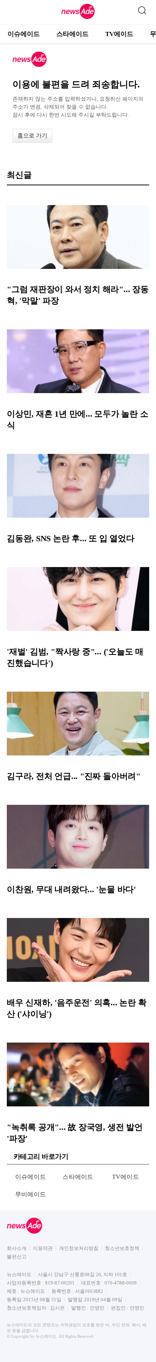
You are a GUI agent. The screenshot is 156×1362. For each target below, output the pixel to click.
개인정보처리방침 (78, 1248)
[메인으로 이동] (78, 18)
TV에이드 (119, 34)
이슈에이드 (24, 34)
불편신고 (17, 1256)
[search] (142, 8)
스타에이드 (72, 34)
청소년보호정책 (122, 1248)
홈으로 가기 (32, 136)
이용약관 (43, 1248)
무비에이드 (30, 1194)
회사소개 (17, 1248)
